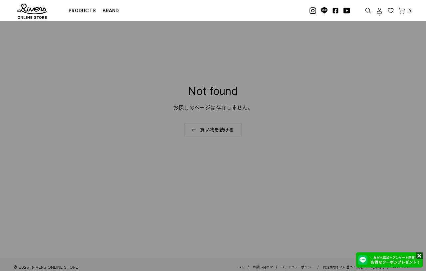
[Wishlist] (390, 10)
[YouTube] (346, 10)
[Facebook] (335, 10)
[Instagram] (313, 10)
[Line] (324, 10)
